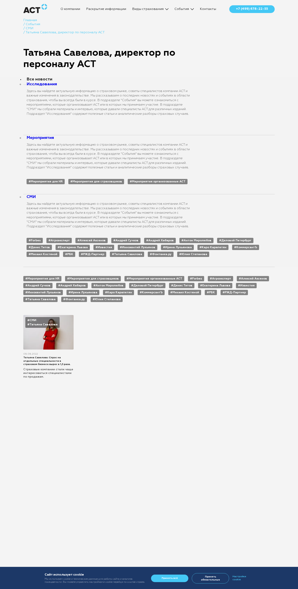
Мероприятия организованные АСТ (158, 181)
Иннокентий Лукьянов (138, 247)
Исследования (42, 84)
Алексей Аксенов (93, 240)
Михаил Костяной (44, 254)
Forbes (36, 240)
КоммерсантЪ (246, 247)
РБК (70, 254)
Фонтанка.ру (162, 254)
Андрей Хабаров (161, 240)
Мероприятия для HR (47, 181)
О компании (70, 9)
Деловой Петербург (236, 240)
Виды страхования (148, 9)
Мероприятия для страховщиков (97, 181)
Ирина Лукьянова (178, 247)
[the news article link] (48, 347)
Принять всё (170, 578)
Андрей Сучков (127, 240)
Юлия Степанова (194, 254)
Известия (105, 247)
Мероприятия (40, 138)
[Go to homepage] (35, 9)
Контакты (208, 9)
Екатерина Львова (74, 247)
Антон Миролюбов (197, 240)
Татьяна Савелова (128, 254)
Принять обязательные (210, 578)
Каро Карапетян (214, 247)
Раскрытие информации (106, 9)
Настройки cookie (239, 578)
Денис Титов (40, 247)
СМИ (31, 197)
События (182, 9)
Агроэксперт (60, 240)
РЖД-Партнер (93, 254)
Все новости (39, 79)
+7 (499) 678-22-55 (252, 9)
